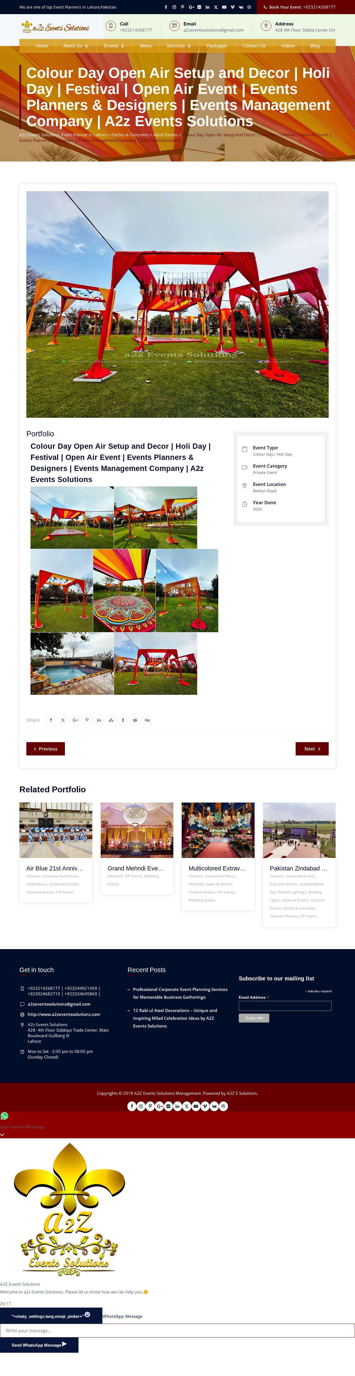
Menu (145, 45)
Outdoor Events (202, 892)
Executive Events (40, 892)
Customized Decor (220, 875)
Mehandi (115, 875)
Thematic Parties (283, 916)
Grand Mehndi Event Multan (137, 868)
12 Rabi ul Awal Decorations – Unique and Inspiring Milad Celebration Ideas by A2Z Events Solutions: (175, 1018)
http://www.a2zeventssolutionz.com (64, 1014)
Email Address (254, 997)
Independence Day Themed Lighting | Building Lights (297, 892)
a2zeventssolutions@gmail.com (59, 1004)
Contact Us (254, 45)
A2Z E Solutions (242, 1093)
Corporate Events (63, 884)
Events (111, 45)
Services (176, 45)
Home (42, 45)
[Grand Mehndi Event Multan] (130, 808)
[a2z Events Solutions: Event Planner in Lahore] (55, 26)
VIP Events (65, 892)
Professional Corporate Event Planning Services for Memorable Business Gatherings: (180, 993)
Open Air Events (219, 884)
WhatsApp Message (122, 1316)
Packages (217, 45)
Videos (288, 45)
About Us (72, 45)
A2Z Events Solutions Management (167, 1093)
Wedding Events (202, 900)
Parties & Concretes (299, 908)
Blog (315, 45)
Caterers (33, 875)
